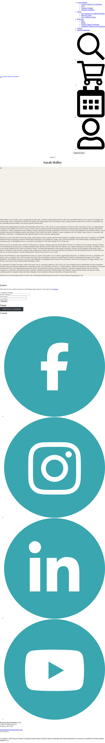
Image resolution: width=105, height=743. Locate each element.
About (79, 12)
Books (83, 23)
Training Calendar (87, 8)
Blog (82, 21)
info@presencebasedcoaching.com (11, 730)
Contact (79, 28)
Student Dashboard (83, 30)
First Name (4, 297)
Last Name (3, 299)
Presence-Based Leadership (90, 24)
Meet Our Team (86, 15)
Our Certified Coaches (88, 17)
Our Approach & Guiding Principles (93, 13)
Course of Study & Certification (91, 4)
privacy (56, 289)
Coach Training (82, 2)
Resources (80, 19)
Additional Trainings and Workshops (93, 26)
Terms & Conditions (87, 10)
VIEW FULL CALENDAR (11, 309)
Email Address (5, 294)
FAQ (82, 6)
